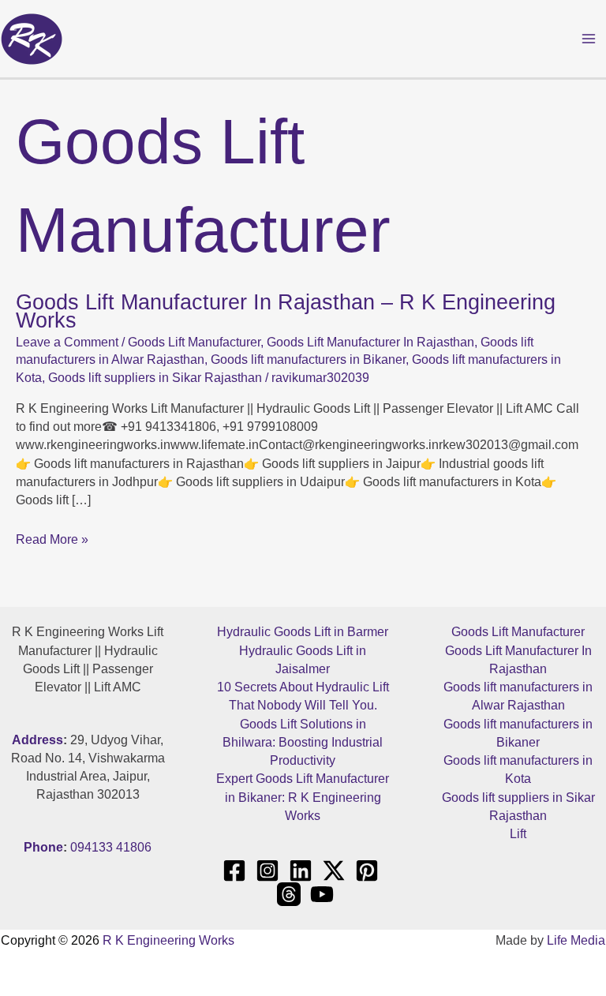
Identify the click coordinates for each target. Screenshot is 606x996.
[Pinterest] (367, 870)
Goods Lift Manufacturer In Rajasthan (370, 342)
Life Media (576, 940)
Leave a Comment (67, 342)
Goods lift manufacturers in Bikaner (308, 359)
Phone (43, 847)
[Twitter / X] (334, 870)
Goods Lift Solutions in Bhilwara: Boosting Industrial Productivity (303, 742)
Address (37, 740)
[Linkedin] (300, 870)
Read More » (52, 539)
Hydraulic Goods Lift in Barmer (302, 631)
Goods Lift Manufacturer (194, 342)
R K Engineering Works (168, 940)
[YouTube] (322, 894)
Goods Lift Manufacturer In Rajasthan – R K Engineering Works (286, 311)
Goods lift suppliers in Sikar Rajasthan (155, 377)
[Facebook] (234, 870)
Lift (518, 834)
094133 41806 (111, 847)
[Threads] (289, 894)
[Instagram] (267, 870)
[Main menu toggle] (589, 38)
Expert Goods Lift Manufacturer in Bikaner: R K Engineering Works (302, 797)
